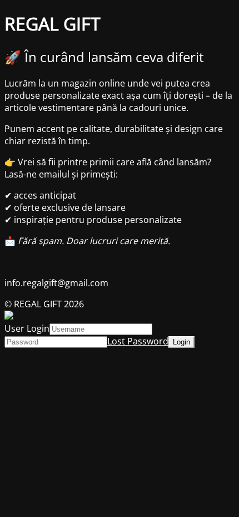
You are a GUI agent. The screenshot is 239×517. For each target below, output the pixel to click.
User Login (26, 328)
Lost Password (137, 341)
